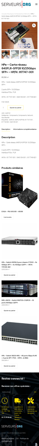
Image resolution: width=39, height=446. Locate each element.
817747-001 (29, 120)
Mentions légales (8, 439)
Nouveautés (5, 117)
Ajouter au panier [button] (9, 275)
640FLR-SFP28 (19, 120)
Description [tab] (6, 129)
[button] (36, 4)
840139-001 (14, 122)
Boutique (10, 14)
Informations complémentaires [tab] (24, 129)
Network (27, 14)
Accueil (4, 14)
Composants (18, 14)
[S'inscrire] (35, 392)
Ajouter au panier (15, 108)
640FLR (11, 120)
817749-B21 (6, 122)
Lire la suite (7, 217)
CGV (17, 439)
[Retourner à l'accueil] (16, 4)
